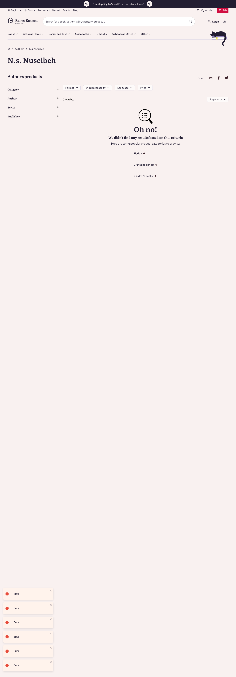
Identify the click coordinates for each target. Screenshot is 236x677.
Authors (19, 48)
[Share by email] (209, 78)
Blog (75, 10)
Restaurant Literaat (49, 10)
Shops (31, 10)
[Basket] (224, 21)
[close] (51, 590)
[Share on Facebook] (217, 78)
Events (66, 10)
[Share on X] (224, 78)
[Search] (190, 21)
